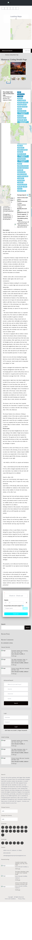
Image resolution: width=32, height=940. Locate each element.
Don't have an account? (11, 730)
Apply (25, 608)
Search (3, 624)
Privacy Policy (21, 899)
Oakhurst (26, 663)
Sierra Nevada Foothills (17, 663)
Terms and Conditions (10, 899)
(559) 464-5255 (7, 853)
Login (16, 727)
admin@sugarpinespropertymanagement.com (14, 855)
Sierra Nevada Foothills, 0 (17, 654)
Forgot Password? (22, 730)
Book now (16, 613)
